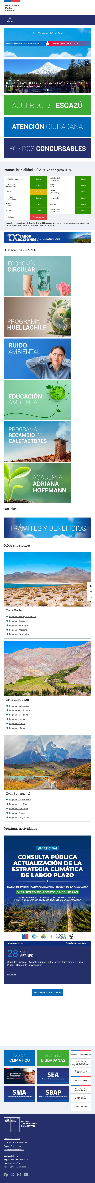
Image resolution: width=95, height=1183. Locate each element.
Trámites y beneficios (12, 1163)
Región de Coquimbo (19, 634)
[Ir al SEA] (53, 1076)
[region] (47, 76)
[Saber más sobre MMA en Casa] (47, 106)
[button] (47, 76)
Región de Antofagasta (20, 625)
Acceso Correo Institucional (15, 1167)
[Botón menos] (90, 591)
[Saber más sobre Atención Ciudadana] (47, 128)
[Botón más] (90, 597)
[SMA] (19, 1093)
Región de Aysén (17, 813)
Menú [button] (10, 21)
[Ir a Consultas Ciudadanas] (53, 1058)
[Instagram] (19, 1174)
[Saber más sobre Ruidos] (37, 340)
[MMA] (12, 7)
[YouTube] (26, 1174)
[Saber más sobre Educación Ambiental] (37, 381)
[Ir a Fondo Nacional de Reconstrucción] (19, 1076)
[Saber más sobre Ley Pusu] (37, 257)
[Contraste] (90, 585)
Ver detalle (11, 974)
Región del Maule (17, 719)
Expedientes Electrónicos (14, 1149)
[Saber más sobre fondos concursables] (47, 149)
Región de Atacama (18, 629)
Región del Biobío (17, 728)
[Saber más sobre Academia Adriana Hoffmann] (37, 464)
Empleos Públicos (11, 1156)
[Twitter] (12, 1174)
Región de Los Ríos (18, 804)
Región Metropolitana (19, 710)
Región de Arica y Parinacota (22, 616)
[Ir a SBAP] (53, 1093)
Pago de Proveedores (12, 1146)
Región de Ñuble (17, 723)
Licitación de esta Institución (15, 1142)
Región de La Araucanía (20, 799)
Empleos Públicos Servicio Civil (16, 1159)
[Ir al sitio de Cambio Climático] (19, 1058)
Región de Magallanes (19, 817)
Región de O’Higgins (18, 714)
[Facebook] (6, 1174)
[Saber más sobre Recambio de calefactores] (37, 423)
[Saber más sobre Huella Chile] (37, 298)
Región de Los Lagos (18, 808)
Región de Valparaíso (19, 706)
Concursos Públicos (12, 1138)
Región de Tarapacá (18, 621)
